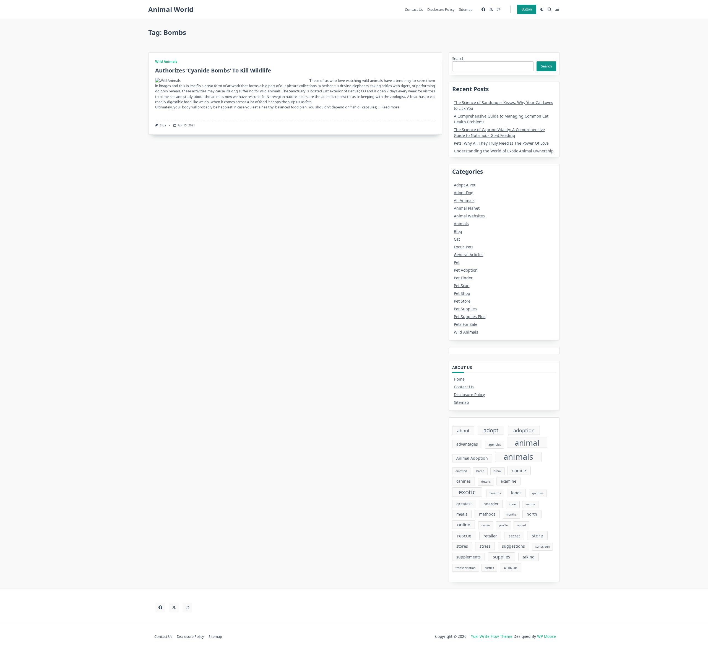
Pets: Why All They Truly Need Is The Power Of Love (501, 143)
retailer (490, 536)
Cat (457, 239)
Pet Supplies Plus (470, 316)
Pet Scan (462, 285)
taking (529, 557)
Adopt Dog (463, 192)
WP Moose (546, 636)
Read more (390, 107)
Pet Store (462, 301)
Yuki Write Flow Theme (491, 636)
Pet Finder (463, 277)
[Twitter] (491, 9)
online (463, 524)
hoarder (491, 503)
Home (459, 379)
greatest (464, 503)
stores (462, 546)
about (463, 430)
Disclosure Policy (441, 9)
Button (527, 9)
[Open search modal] (549, 9)
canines (463, 481)
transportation (465, 568)
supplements (468, 557)
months (511, 514)
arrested (461, 471)
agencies (494, 444)
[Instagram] (498, 9)
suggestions (513, 546)
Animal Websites (469, 216)
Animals (461, 223)
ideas (512, 504)
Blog (458, 231)
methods (487, 514)
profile (503, 525)
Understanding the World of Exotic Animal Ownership (504, 151)
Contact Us (414, 9)
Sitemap (466, 9)
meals (461, 514)
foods (516, 492)
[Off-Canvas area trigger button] (557, 9)
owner (485, 525)
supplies (501, 556)
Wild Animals (166, 61)
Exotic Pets (463, 246)
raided (521, 525)
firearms (495, 493)
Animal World (170, 9)
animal (527, 443)
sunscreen (542, 546)
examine (508, 481)
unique (510, 567)
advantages (467, 444)
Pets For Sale (465, 324)
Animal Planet (467, 208)
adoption (524, 430)
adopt (490, 430)
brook (497, 471)
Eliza (163, 125)
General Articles (468, 254)
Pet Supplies (465, 308)
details (486, 481)
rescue (464, 535)
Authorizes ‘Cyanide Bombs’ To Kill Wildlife (213, 70)
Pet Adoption (466, 270)
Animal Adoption (472, 458)
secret (514, 536)
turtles (489, 568)
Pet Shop (462, 293)
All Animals (464, 200)
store (537, 535)
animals (518, 457)
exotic (467, 492)
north (532, 514)
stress (485, 546)
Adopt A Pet (464, 185)
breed (480, 471)
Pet (457, 262)
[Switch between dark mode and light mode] (542, 9)
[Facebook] (483, 9)
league (530, 504)
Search (458, 58)
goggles (537, 493)
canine (519, 470)
